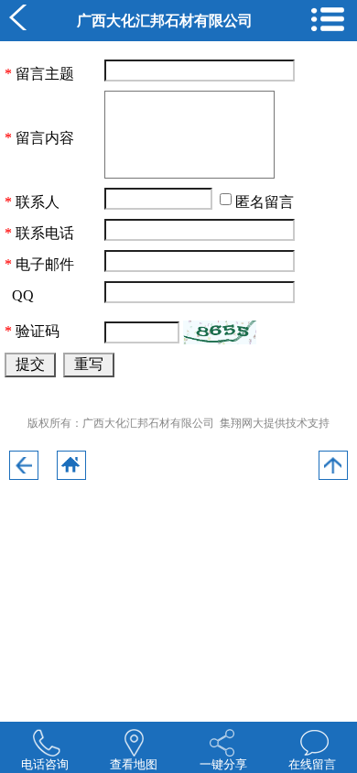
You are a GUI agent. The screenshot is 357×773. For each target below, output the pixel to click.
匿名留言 (263, 202)
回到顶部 (333, 465)
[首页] (71, 465)
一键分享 (223, 764)
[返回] (23, 465)
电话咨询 (45, 764)
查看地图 (133, 764)
